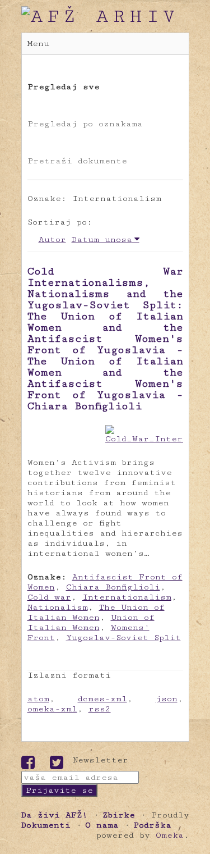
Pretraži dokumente (77, 161)
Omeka (170, 835)
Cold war (49, 597)
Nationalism (57, 607)
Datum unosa (102, 239)
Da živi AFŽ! (54, 815)
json (167, 699)
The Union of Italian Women (96, 612)
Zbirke (118, 815)
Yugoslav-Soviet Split (123, 637)
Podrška (152, 825)
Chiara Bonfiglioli (113, 587)
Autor (52, 239)
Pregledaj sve (63, 87)
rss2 (99, 709)
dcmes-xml (102, 699)
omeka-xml (52, 709)
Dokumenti (46, 825)
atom (38, 699)
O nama (102, 825)
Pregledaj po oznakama (85, 124)
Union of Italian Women (91, 622)
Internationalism (126, 597)
